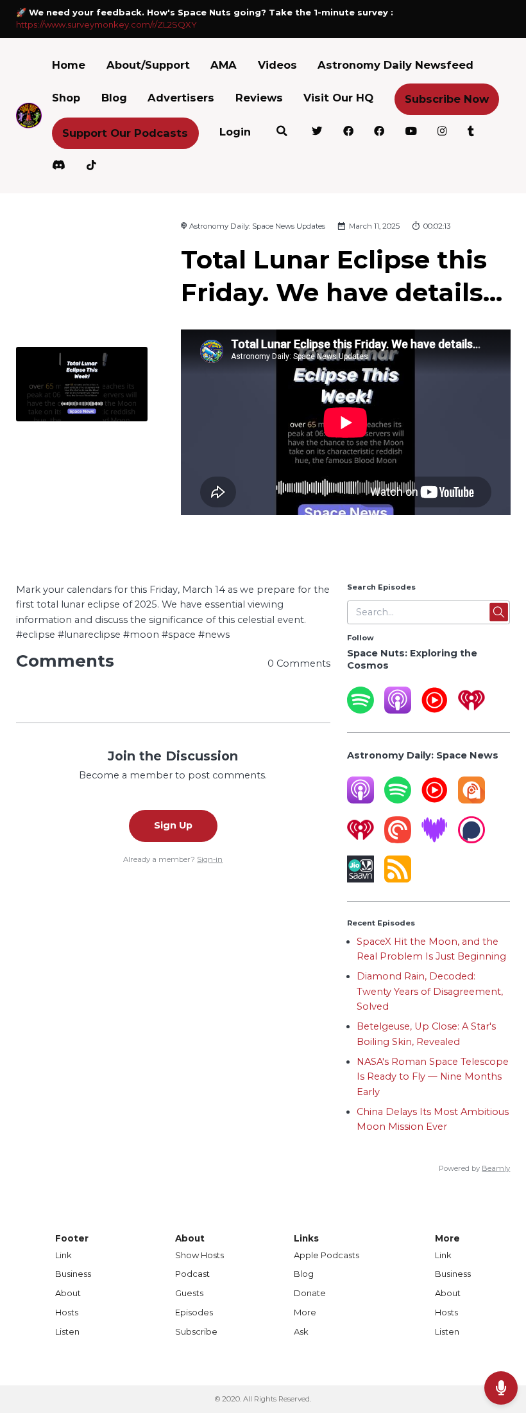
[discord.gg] (59, 166)
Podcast (192, 1273)
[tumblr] (470, 132)
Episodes (194, 1312)
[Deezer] (434, 840)
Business (73, 1273)
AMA (223, 64)
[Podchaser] (471, 840)
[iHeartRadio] (471, 710)
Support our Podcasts (125, 133)
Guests (189, 1293)
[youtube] (410, 132)
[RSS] (397, 879)
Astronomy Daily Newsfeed (395, 64)
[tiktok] (91, 166)
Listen (67, 1331)
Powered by (474, 1168)
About (68, 1293)
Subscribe (196, 1331)
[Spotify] (360, 710)
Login (235, 131)
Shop (66, 97)
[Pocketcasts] (397, 840)
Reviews (259, 97)
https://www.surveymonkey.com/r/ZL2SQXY (106, 24)
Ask (301, 1331)
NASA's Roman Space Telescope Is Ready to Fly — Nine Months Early (433, 1077)
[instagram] (442, 132)
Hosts (66, 1312)
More (305, 1312)
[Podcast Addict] (471, 800)
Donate (310, 1293)
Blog (114, 97)
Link (63, 1255)
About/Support (148, 64)
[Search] (281, 132)
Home (68, 64)
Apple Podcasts (326, 1255)
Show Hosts (199, 1255)
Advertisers (181, 97)
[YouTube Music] (434, 710)
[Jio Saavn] (360, 879)
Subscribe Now (447, 98)
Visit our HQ (338, 97)
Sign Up (173, 825)
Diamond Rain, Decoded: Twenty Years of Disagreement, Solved (430, 991)
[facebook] (348, 132)
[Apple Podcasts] (397, 710)
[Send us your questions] (501, 1388)
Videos (277, 64)
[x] (317, 132)
